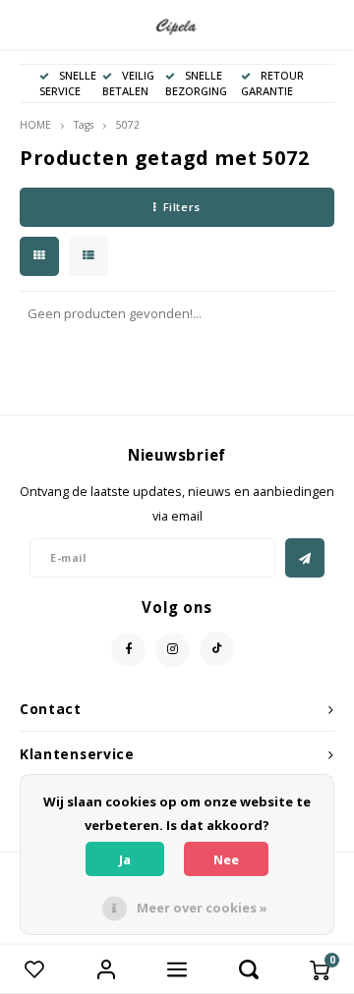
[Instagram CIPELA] (172, 650)
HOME (35, 125)
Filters (182, 206)
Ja (125, 859)
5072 (128, 125)
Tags (83, 125)
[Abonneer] (304, 558)
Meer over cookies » (202, 907)
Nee (226, 859)
